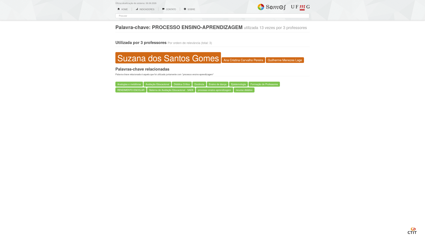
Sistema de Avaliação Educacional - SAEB (171, 90)
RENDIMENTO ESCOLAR (130, 90)
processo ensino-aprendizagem (214, 90)
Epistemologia (238, 84)
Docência (199, 84)
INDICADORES (146, 9)
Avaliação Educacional (157, 84)
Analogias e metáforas (129, 84)
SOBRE (191, 9)
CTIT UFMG (412, 230)
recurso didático (244, 90)
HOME (124, 9)
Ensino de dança (217, 84)
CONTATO (170, 9)
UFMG (300, 7)
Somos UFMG (271, 6)
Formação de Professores (264, 84)
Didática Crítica (182, 84)
